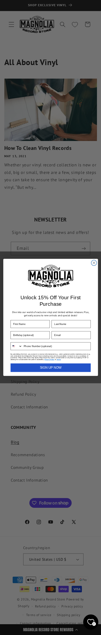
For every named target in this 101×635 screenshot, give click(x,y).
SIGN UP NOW (50, 367)
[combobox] (16, 346)
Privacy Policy (49, 359)
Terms (58, 359)
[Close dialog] (94, 263)
